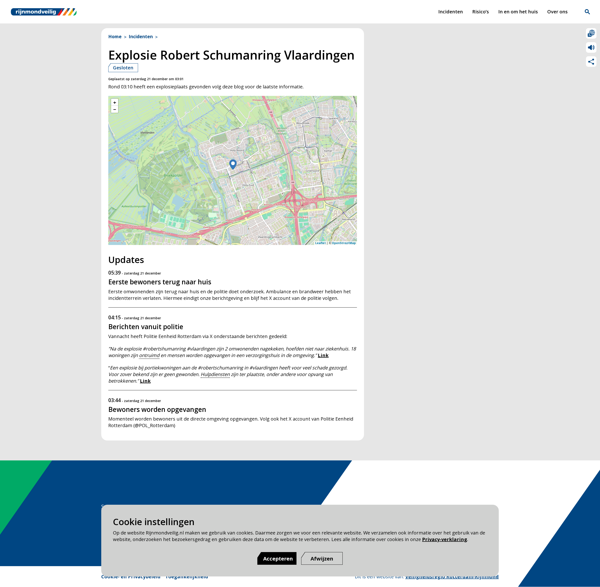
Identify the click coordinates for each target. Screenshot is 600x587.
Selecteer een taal (591, 33)
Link (323, 355)
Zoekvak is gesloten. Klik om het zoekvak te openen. (587, 11)
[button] (233, 165)
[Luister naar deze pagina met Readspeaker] (591, 47)
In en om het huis (518, 11)
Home (115, 36)
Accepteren (278, 558)
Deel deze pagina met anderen (591, 61)
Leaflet (320, 243)
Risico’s (480, 11)
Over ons (557, 11)
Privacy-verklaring (444, 539)
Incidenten (450, 11)
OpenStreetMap (344, 243)
